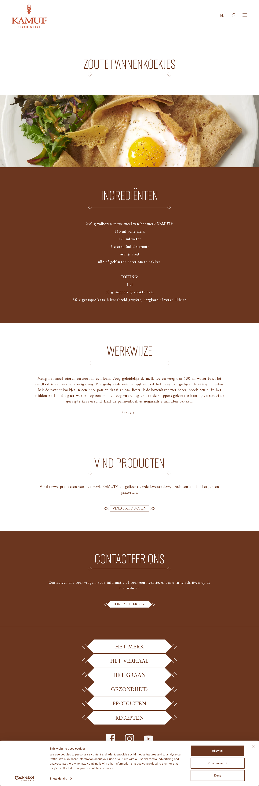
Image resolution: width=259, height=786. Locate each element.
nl (222, 15)
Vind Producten (129, 508)
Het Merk (129, 647)
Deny (217, 775)
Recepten (129, 718)
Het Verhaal (129, 661)
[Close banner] (253, 746)
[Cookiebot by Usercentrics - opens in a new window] (24, 778)
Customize (215, 763)
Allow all (217, 750)
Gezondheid (129, 690)
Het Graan (129, 675)
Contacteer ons (129, 604)
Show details (58, 778)
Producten (129, 704)
